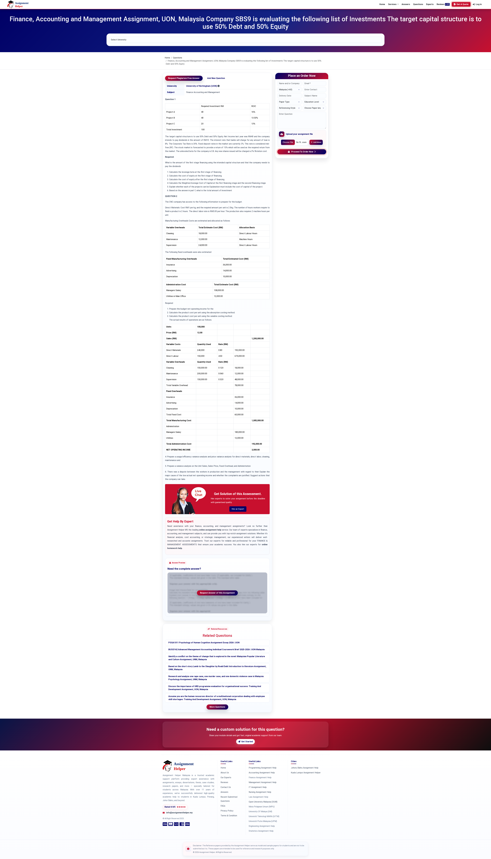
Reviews (440, 4)
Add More (317, 142)
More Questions (217, 707)
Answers (406, 4)
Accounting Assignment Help (262, 772)
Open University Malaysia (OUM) (263, 802)
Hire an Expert (238, 509)
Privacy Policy (227, 811)
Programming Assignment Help (262, 768)
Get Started (247, 741)
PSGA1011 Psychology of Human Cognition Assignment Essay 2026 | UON (203, 642)
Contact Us (226, 787)
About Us (225, 772)
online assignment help (210, 530)
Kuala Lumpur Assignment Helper (306, 772)
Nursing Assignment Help (260, 792)
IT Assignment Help (258, 787)
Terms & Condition (229, 815)
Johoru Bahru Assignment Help (304, 768)
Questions (418, 4)
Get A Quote (462, 4)
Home (382, 4)
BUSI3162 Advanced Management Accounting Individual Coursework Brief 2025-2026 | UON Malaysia (216, 649)
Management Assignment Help (262, 782)
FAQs (223, 806)
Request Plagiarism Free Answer (184, 78)
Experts (430, 4)
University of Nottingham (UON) (201, 86)
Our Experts (226, 777)
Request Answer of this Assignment (217, 593)
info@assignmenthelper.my (179, 812)
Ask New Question (216, 78)
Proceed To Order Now (302, 151)
